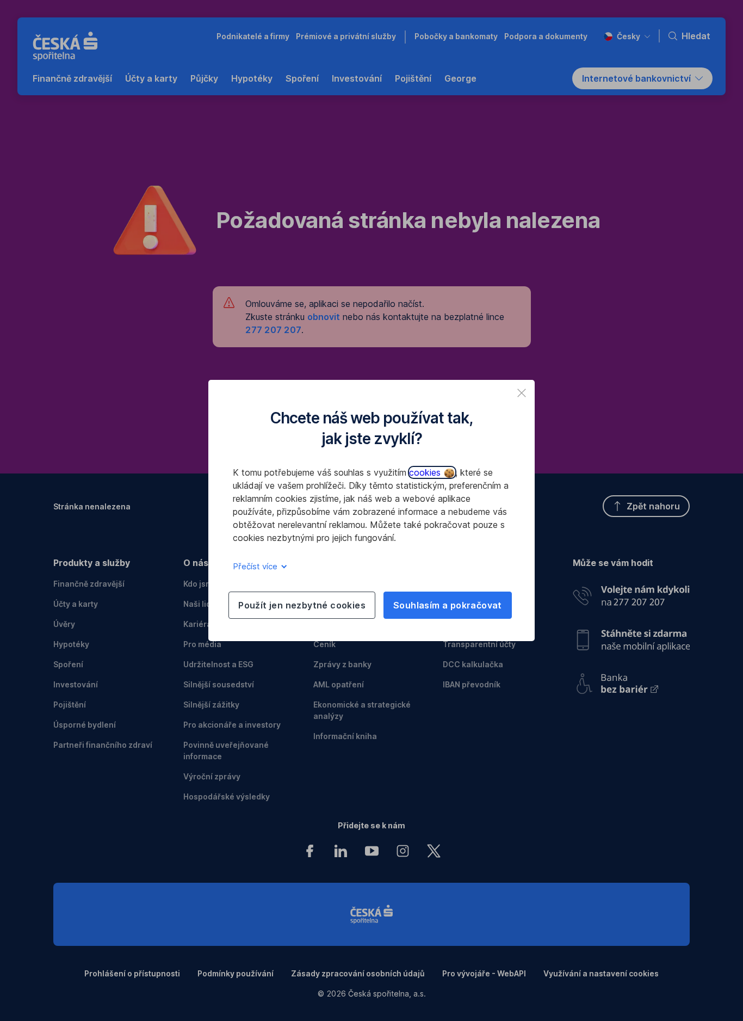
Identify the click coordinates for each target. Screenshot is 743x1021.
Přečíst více (256, 566)
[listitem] (521, 393)
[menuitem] (72, 78)
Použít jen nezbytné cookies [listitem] (302, 605)
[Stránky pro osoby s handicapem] (631, 680)
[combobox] (627, 36)
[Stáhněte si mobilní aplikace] (631, 636)
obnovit (323, 316)
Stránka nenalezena (92, 506)
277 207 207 (273, 329)
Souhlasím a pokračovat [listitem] (447, 605)
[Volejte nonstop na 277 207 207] (631, 593)
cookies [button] (426, 472)
